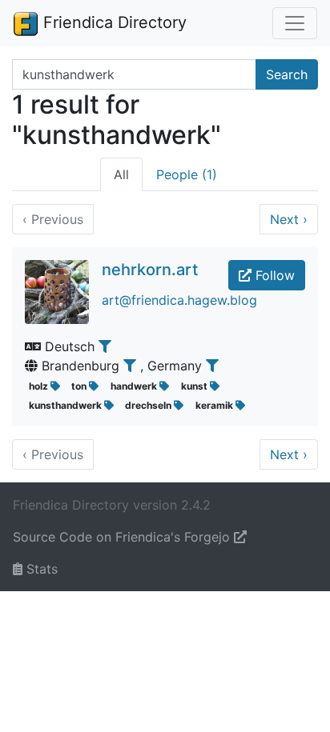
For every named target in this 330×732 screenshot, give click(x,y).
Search (287, 74)
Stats (40, 569)
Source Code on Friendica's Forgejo (123, 537)
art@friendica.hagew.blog (179, 300)
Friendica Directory (112, 22)
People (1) (186, 174)
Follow (273, 275)
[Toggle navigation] (294, 23)
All (121, 174)
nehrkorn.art (150, 269)
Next (289, 219)
